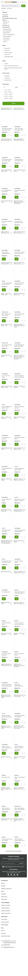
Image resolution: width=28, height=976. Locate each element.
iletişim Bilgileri (4, 924)
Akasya (3, 883)
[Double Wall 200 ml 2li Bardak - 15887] (20, 456)
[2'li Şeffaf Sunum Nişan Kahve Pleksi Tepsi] (7, 116)
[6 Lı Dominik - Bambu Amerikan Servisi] (20, 271)
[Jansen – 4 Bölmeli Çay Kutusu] (20, 765)
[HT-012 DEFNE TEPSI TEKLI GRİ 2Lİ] (7, 178)
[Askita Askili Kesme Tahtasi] (7, 610)
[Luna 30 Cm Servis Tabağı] (20, 549)
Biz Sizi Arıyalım (5, 922)
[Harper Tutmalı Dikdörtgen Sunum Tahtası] (7, 240)
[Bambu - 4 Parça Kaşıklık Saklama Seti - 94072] (7, 734)
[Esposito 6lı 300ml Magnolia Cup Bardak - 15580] (7, 703)
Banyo (2, 891)
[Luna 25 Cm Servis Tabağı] (7, 363)
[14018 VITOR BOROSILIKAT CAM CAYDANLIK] (20, 672)
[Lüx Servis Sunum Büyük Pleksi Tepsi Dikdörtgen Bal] (20, 209)
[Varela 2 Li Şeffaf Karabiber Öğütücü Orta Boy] (20, 827)
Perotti (3, 281)
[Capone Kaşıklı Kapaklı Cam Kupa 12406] (7, 271)
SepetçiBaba (5, 126)
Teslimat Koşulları (5, 908)
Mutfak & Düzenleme (6, 888)
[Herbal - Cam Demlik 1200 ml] (20, 641)
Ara (23, 5)
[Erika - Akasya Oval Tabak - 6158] (7, 301)
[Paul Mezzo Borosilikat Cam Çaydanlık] (20, 703)
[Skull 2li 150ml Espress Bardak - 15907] (7, 394)
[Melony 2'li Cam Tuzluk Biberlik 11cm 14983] (20, 487)
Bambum (17, 590)
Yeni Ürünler (4, 919)
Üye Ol (3, 930)
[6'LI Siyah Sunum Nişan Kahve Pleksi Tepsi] (20, 240)
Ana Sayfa (3, 8)
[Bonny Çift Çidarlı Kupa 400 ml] (20, 425)
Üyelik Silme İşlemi (5, 936)
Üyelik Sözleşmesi (5, 910)
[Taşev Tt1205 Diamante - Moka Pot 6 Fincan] (20, 579)
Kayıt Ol (21, 863)
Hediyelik (3, 894)
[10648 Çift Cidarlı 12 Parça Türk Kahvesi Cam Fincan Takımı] (20, 734)
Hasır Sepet (4, 899)
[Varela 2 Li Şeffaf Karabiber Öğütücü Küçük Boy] (7, 796)
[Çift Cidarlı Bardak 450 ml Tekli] (7, 456)
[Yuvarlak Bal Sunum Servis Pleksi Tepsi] (20, 147)
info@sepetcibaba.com (9, 947)
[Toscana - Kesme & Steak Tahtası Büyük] (20, 610)
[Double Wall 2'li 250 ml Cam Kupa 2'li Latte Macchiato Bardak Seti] (7, 549)
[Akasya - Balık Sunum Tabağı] (7, 487)
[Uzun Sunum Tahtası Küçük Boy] (7, 641)
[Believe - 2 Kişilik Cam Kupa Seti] (20, 394)
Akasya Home (5, 312)
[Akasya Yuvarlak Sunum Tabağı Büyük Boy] (20, 518)
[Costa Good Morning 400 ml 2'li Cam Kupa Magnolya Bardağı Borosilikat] (20, 363)
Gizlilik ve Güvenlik (5, 913)
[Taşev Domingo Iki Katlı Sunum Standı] (7, 827)
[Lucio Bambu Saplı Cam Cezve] (20, 178)
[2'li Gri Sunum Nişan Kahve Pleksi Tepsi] (20, 116)
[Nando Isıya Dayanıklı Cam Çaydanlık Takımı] (7, 672)
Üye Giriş (3, 933)
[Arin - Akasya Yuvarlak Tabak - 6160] (7, 332)
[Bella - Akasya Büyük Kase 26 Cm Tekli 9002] (20, 796)
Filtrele (13, 103)
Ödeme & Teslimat (5, 905)
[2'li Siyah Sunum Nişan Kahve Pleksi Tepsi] (7, 147)
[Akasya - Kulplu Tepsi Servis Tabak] (20, 301)
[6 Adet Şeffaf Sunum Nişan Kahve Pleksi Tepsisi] (20, 332)
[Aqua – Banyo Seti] (7, 765)
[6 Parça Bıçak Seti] (7, 579)
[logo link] (10, 2)
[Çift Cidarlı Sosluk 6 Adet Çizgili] (7, 518)
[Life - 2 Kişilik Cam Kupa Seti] (7, 425)
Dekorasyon (4, 896)
